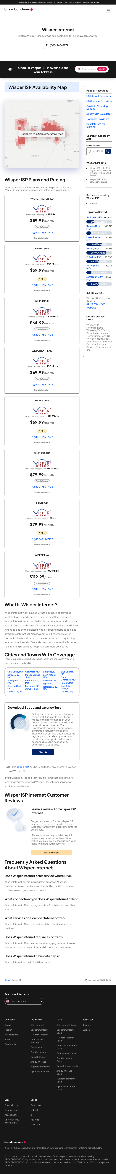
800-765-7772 (44, 232)
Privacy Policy (11, 1105)
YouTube (35, 1119)
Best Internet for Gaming (95, 125)
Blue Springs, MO (67, 672)
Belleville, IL (49, 671)
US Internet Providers (98, 96)
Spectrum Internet (40, 1029)
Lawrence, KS (32, 686)
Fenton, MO (67, 682)
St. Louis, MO (94, 217)
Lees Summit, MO (32, 681)
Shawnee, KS (49, 680)
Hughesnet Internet (41, 1066)
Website (91, 307)
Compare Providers (97, 118)
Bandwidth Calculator (98, 113)
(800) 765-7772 (59, 45)
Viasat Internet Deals (67, 1066)
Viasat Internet (38, 1056)
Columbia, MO (32, 671)
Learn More (94, 2)
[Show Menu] (108, 10)
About (8, 1025)
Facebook (36, 1105)
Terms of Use (11, 1110)
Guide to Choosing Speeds (97, 107)
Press (7, 1039)
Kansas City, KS (15, 691)
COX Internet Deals (66, 1053)
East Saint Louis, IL (66, 687)
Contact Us (10, 1044)
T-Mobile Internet (39, 1034)
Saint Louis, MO (15, 671)
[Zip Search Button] (108, 151)
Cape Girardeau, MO (68, 678)
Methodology (12, 1034)
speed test (23, 766)
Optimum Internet (40, 1071)
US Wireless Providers (99, 101)
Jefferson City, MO (50, 687)
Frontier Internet (39, 1052)
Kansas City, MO (13, 676)
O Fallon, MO (31, 689)
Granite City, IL (68, 691)
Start (42, 752)
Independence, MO (32, 676)
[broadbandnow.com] (19, 10)
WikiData (35, 1124)
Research (87, 1025)
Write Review (51, 852)
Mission (8, 1029)
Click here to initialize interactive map (42, 133)
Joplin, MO (48, 683)
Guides (86, 1029)
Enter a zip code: (93, 146)
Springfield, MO (13, 681)
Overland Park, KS (14, 687)
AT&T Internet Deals (66, 1025)
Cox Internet (37, 1047)
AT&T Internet (37, 1025)
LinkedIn (35, 1110)
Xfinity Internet (38, 1061)
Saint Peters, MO (49, 676)
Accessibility (11, 1114)
